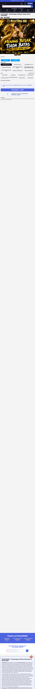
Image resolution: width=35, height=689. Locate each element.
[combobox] (16, 6)
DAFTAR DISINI (5, 60)
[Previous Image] (1, 37)
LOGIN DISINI (15, 60)
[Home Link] (8, 3)
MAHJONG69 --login (17, 90)
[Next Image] (33, 37)
